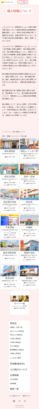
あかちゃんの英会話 (17, 331)
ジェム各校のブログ (14, 396)
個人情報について (19, 132)
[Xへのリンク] (19, 401)
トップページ (6, 132)
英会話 (13, 323)
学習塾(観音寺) (17, 364)
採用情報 (13, 383)
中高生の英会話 (15, 342)
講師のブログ (26, 396)
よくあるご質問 (15, 358)
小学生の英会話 (15, 338)
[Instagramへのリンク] (25, 401)
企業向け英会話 (15, 353)
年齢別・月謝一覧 (16, 327)
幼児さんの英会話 (16, 335)
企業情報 (14, 375)
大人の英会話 (14, 346)
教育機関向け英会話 (17, 350)
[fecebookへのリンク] (14, 401)
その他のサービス (18, 369)
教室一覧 (14, 389)
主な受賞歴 (14, 379)
